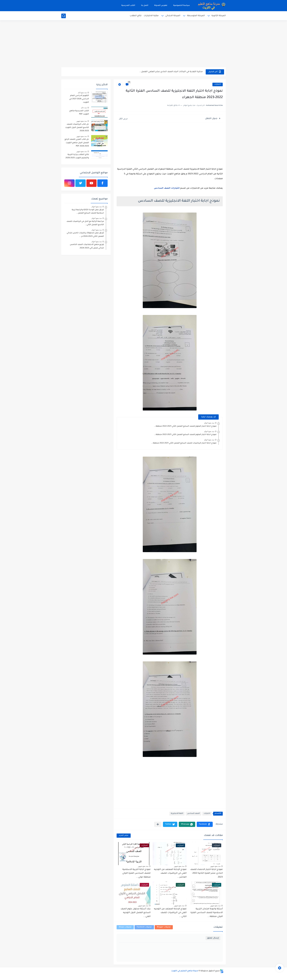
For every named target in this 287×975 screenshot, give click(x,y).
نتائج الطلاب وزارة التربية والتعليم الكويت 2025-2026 (77, 156)
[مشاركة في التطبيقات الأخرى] (157, 824)
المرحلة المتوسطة (196, 16)
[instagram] (69, 183)
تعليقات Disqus (125, 927)
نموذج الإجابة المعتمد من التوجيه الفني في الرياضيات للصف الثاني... (170, 913)
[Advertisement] (143, 44)
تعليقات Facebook (144, 927)
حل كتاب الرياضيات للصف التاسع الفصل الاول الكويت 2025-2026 (77, 127)
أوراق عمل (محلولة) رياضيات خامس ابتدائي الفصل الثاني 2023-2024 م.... (85, 234)
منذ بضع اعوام (209, 423)
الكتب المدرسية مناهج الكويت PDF (79, 112)
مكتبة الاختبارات (151, 16)
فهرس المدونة (160, 5)
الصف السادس (193, 814)
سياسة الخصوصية (181, 5)
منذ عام (84, 108)
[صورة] (99, 97)
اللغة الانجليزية (177, 814)
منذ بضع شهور (215, 866)
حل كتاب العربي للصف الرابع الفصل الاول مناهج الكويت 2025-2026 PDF (77, 142)
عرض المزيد (123, 835)
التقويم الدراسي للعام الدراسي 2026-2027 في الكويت (79, 99)
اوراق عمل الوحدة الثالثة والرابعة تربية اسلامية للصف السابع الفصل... (88, 211)
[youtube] (91, 183)
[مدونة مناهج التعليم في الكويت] (211, 5)
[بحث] (63, 16)
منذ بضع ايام (82, 92)
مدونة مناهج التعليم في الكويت (184, 971)
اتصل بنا (144, 5)
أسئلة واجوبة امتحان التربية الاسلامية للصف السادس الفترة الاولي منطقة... (206, 913)
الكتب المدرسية (128, 5)
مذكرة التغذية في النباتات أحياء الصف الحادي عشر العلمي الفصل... (171, 72)
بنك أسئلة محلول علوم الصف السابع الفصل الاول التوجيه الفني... (136, 913)
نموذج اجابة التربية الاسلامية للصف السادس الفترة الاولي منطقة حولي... (136, 873)
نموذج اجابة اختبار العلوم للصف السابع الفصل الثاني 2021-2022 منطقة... (185, 426)
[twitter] (80, 183)
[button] (205, 824)
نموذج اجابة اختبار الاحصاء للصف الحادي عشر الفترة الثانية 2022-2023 (206, 873)
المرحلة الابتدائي (172, 16)
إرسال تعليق (213, 938)
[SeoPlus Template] (221, 971)
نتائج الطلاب (136, 16)
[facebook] (102, 183)
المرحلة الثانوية (219, 16)
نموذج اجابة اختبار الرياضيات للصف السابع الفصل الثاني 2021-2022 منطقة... (183, 443)
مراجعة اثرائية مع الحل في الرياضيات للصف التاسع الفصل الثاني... (85, 223)
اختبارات (217, 84)
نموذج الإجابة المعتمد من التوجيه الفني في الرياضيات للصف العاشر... (170, 873)
